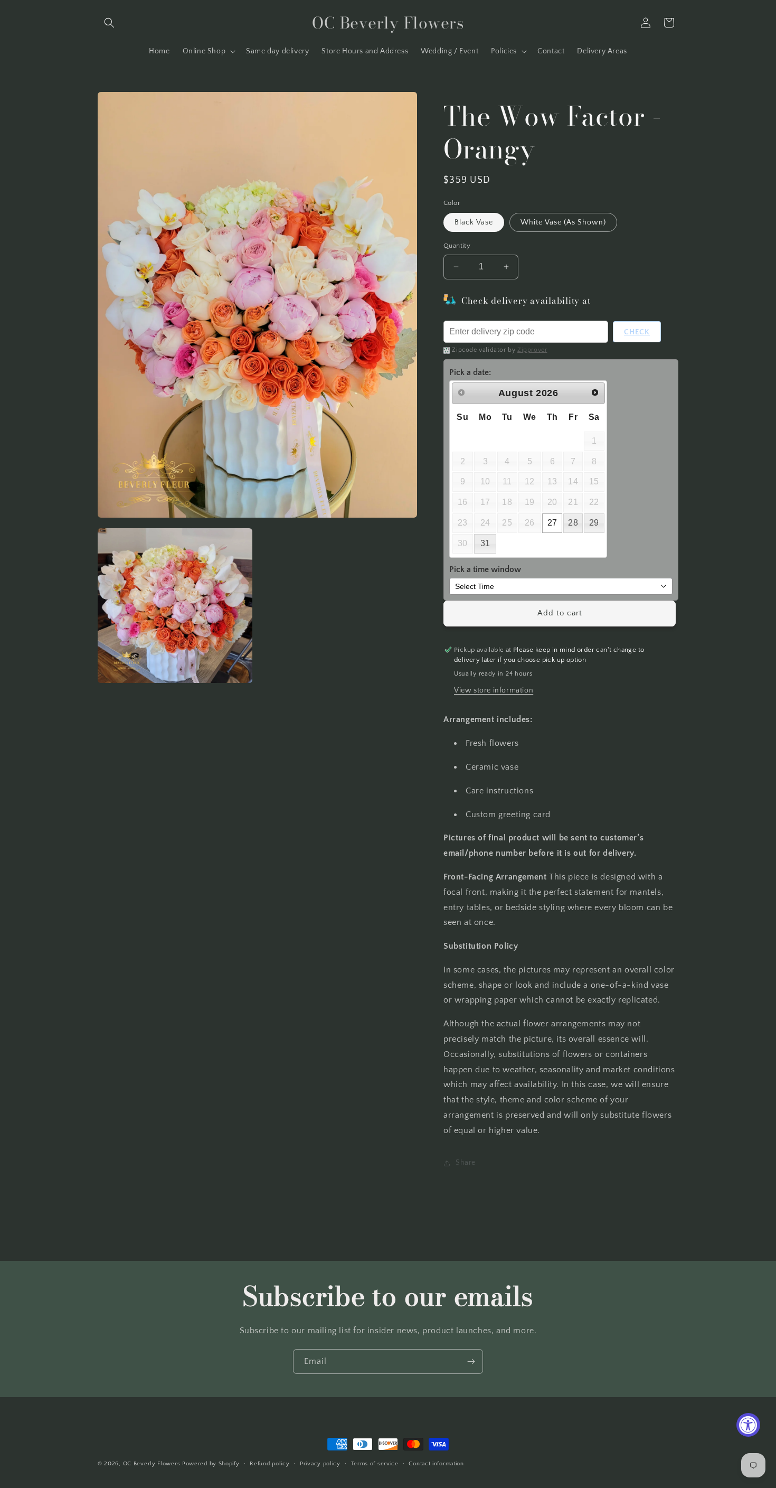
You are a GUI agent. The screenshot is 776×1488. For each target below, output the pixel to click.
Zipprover (532, 350)
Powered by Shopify (211, 1464)
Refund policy (269, 1463)
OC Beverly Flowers (152, 1464)
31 (485, 543)
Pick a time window (485, 569)
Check (637, 332)
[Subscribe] (470, 1361)
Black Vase (474, 222)
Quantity (456, 245)
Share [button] (466, 1162)
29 (594, 522)
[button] (109, 22)
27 (552, 522)
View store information (493, 690)
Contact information (436, 1463)
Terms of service (375, 1463)
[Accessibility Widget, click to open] (748, 1425)
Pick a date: (470, 372)
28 (573, 522)
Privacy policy (320, 1463)
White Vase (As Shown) (563, 222)
